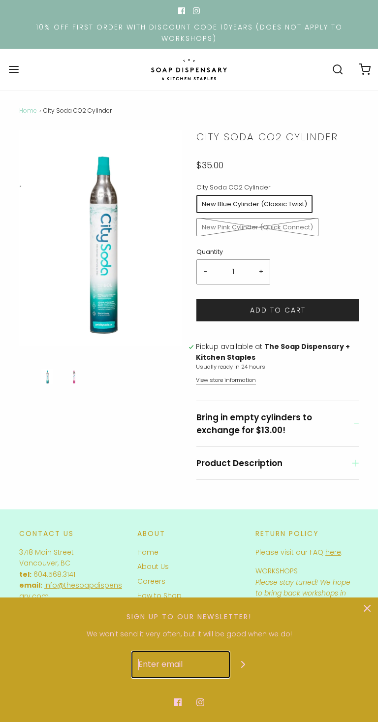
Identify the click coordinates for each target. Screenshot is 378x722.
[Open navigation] (13, 69)
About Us (153, 566)
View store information (226, 380)
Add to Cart (278, 310)
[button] (47, 376)
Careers (151, 581)
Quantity (209, 252)
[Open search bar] (337, 69)
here (333, 552)
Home (28, 110)
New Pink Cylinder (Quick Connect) (257, 227)
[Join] (243, 664)
